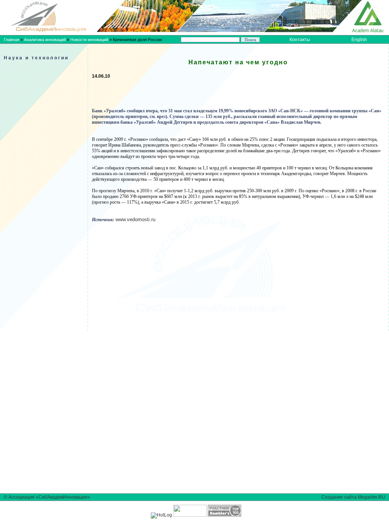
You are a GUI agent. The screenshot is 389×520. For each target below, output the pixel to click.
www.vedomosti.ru (135, 219)
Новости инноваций (89, 39)
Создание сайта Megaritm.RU (353, 497)
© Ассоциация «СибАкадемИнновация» (47, 497)
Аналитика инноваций (45, 39)
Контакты (299, 39)
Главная (11, 39)
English (359, 39)
